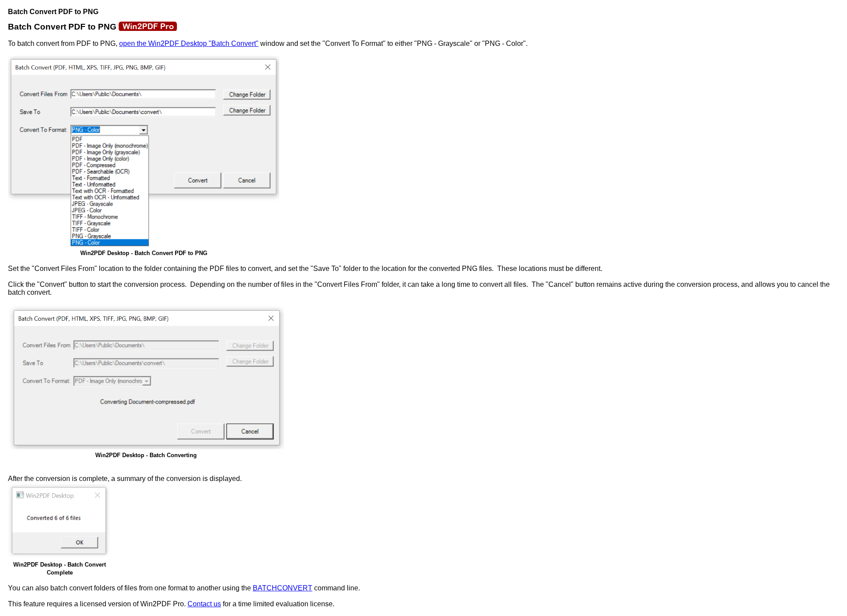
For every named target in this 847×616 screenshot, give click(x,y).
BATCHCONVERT (282, 588)
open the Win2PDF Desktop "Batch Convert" (189, 43)
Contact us (204, 604)
